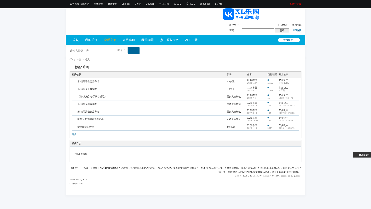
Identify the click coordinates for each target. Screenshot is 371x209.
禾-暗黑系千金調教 (87, 89)
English (126, 4)
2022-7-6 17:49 (286, 98)
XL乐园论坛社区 (71, 60)
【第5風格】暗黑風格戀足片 (92, 96)
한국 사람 (164, 4)
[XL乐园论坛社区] (241, 18)
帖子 (120, 50)
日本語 (137, 4)
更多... (75, 134)
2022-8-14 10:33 (286, 105)
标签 (79, 59)
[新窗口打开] (75, 81)
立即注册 (296, 30)
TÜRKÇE (190, 4)
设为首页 (74, 4)
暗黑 (87, 59)
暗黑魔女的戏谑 (85, 126)
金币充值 (110, 40)
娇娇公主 (283, 80)
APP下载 (191, 40)
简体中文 (98, 4)
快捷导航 (288, 40)
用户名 (232, 25)
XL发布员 (252, 80)
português (205, 4)
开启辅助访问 (288, 2)
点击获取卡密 (169, 40)
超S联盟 (231, 126)
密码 (231, 30)
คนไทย (218, 4)
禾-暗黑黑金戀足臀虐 (88, 111)
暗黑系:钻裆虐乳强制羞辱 (90, 119)
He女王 (231, 81)
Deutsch (150, 4)
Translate (364, 154)
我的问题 (147, 40)
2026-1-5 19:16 (286, 120)
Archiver (74, 167)
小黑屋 (93, 167)
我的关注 (91, 40)
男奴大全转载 (234, 96)
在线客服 (129, 40)
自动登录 (283, 25)
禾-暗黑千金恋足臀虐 (88, 81)
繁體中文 (112, 4)
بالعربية (177, 4)
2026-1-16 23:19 (286, 128)
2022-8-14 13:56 (286, 113)
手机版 (84, 167)
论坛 (76, 40)
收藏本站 (84, 4)
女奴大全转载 (234, 119)
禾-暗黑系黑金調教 (87, 104)
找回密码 (296, 25)
